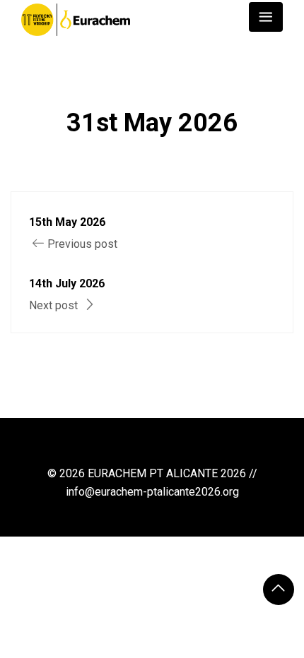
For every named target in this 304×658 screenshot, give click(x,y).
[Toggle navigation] (266, 17)
